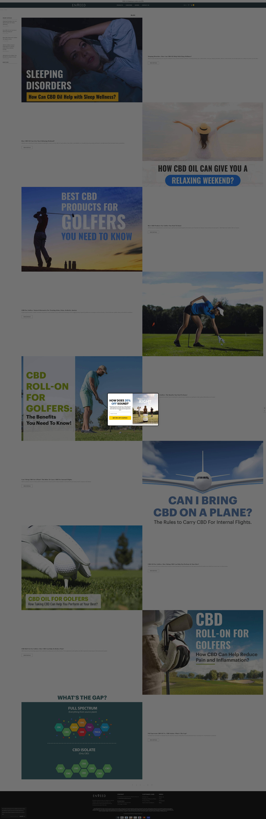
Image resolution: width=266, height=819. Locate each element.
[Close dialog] (156, 395)
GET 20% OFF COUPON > (120, 418)
